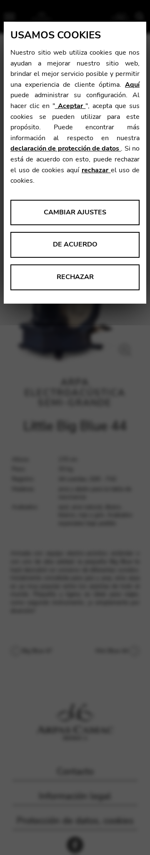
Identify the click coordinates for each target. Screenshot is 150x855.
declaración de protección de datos (65, 148)
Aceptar (70, 106)
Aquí (132, 84)
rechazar (96, 170)
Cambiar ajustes (75, 212)
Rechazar (75, 277)
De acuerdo (75, 244)
